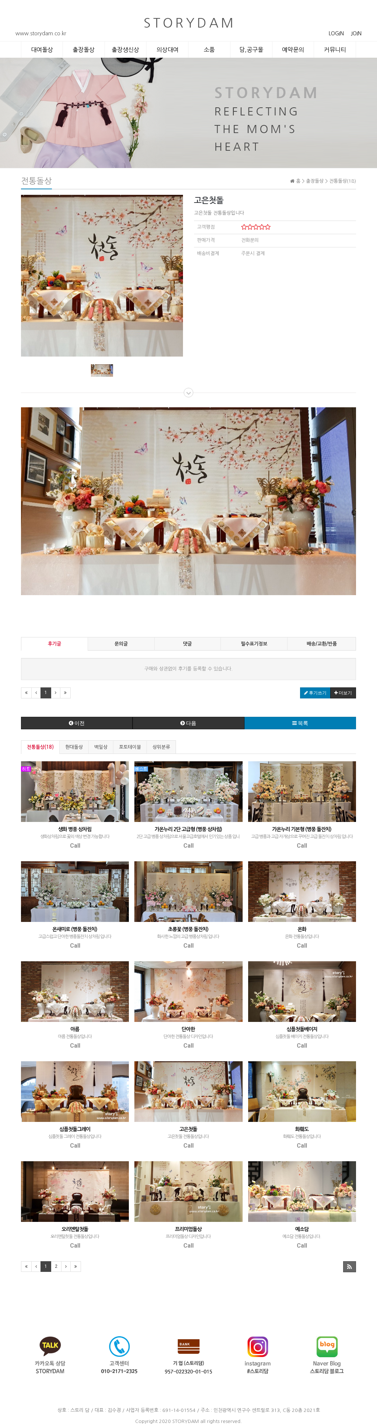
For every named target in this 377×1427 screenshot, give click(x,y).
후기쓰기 (317, 692)
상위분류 (161, 747)
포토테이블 (130, 747)
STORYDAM (185, 1421)
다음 (190, 723)
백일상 (101, 747)
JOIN (356, 33)
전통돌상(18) (40, 747)
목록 (302, 723)
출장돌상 (84, 50)
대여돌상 (42, 50)
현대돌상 (74, 747)
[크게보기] (102, 275)
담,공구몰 (251, 50)
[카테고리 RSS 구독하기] (349, 1266)
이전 (79, 723)
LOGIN (336, 33)
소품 (209, 50)
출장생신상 (125, 50)
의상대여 (167, 50)
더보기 (345, 692)
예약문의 (293, 50)
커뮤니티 (335, 50)
